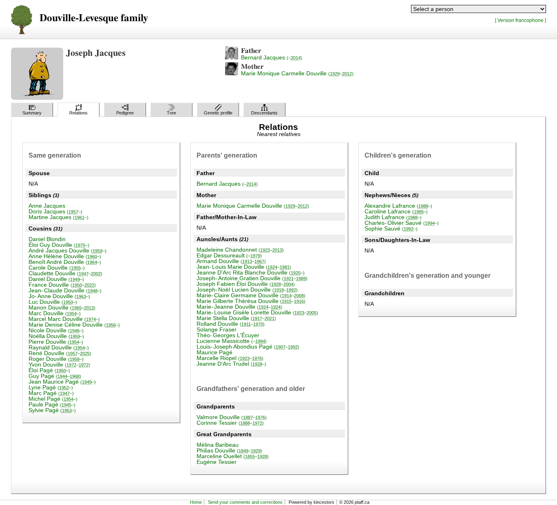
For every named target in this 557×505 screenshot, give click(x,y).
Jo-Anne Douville (59, 296)
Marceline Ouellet (233, 456)
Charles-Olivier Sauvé (402, 223)
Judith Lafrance (393, 217)
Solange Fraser (217, 329)
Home (196, 502)
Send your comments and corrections (245, 502)
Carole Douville (57, 267)
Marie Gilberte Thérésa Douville (251, 301)
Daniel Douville (56, 279)
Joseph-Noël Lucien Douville (247, 289)
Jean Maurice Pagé (62, 381)
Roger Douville (56, 359)
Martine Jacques (58, 217)
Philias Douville (229, 450)
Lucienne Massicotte (232, 341)
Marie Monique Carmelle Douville (297, 73)
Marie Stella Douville (236, 318)
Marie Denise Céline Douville (74, 324)
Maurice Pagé (214, 352)
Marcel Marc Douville (64, 319)
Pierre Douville (56, 341)
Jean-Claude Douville (65, 290)
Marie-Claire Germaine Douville (251, 295)
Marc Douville (55, 313)
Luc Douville (53, 302)
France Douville (62, 284)
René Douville (60, 353)
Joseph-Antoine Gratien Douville (252, 278)
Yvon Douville (59, 364)
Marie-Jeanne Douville (239, 306)
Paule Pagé (52, 404)
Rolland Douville (231, 324)
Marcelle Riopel (230, 358)
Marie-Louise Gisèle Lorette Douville (257, 312)
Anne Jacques (47, 205)
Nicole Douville (56, 330)
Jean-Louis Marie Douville (244, 266)
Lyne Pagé (51, 387)
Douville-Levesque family (94, 18)
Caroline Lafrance (396, 211)
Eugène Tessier (217, 462)
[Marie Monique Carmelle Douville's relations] (231, 73)
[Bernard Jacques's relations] (231, 57)
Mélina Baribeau (218, 444)
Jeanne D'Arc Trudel (231, 363)
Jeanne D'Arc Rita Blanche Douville (251, 272)
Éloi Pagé (49, 370)
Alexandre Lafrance (398, 205)
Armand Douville (231, 261)
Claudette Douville (65, 273)
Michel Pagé (53, 398)
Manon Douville (62, 307)
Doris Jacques (55, 211)
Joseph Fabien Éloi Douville (246, 284)
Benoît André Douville (65, 262)
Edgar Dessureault (229, 255)
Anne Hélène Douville (65, 256)
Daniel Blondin (47, 239)
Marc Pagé (51, 393)
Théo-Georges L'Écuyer (228, 335)
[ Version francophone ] (520, 20)
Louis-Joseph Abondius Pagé (248, 346)
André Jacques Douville (67, 250)
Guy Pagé (55, 376)
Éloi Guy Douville (59, 245)
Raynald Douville (59, 347)
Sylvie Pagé (52, 410)
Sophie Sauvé (391, 228)
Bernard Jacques (271, 57)
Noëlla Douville (56, 336)
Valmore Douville (232, 417)
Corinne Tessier (230, 422)
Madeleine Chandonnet (240, 249)
